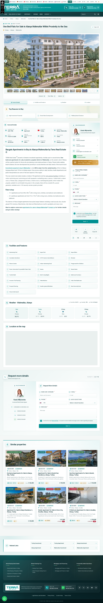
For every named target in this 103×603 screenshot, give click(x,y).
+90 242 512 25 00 (21, 415)
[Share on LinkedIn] (90, 238)
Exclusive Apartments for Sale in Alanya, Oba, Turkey (19, 474)
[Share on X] (84, 238)
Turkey (7, 30)
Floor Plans (51, 96)
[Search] (95, 14)
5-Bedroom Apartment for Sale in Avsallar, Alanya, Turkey (82, 511)
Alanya (12, 30)
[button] (7, 85)
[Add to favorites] (99, 2)
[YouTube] (92, 587)
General (42, 96)
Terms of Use (88, 213)
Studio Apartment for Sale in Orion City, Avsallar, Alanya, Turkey (50, 511)
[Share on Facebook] (78, 238)
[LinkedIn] (87, 587)
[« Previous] (5, 61)
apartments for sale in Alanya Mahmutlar (35, 207)
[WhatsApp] (4, 598)
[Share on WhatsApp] (96, 238)
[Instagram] (96, 587)
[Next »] (97, 61)
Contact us (51, 207)
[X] (83, 587)
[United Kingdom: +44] (74, 192)
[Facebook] (79, 587)
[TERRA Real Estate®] (12, 588)
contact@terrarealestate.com (21, 407)
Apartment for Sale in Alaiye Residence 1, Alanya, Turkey (20, 511)
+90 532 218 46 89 (21, 411)
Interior (61, 96)
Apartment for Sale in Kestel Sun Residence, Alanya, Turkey (48, 474)
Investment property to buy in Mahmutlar (18, 168)
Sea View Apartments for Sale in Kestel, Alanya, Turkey (81, 474)
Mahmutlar (19, 30)
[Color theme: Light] (96, 2)
